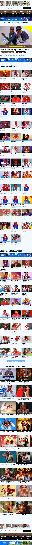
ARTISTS (6, 11)
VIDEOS (21, 11)
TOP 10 (28, 11)
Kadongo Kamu (5, 13)
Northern (21, 13)
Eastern (14, 13)
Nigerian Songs (20, 16)
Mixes (29, 16)
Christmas (11, 16)
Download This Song (8, 52)
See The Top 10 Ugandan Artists (16, 361)
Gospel (3, 16)
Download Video (20, 52)
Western (28, 13)
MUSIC (14, 11)
